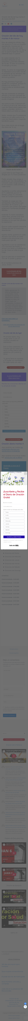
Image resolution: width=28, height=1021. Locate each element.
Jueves (7, 524)
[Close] (25, 473)
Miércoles (8, 521)
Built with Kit (14, 545)
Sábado (8, 529)
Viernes (7, 527)
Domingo (8, 532)
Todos (7, 512)
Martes (7, 518)
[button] (14, 521)
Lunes (7, 515)
